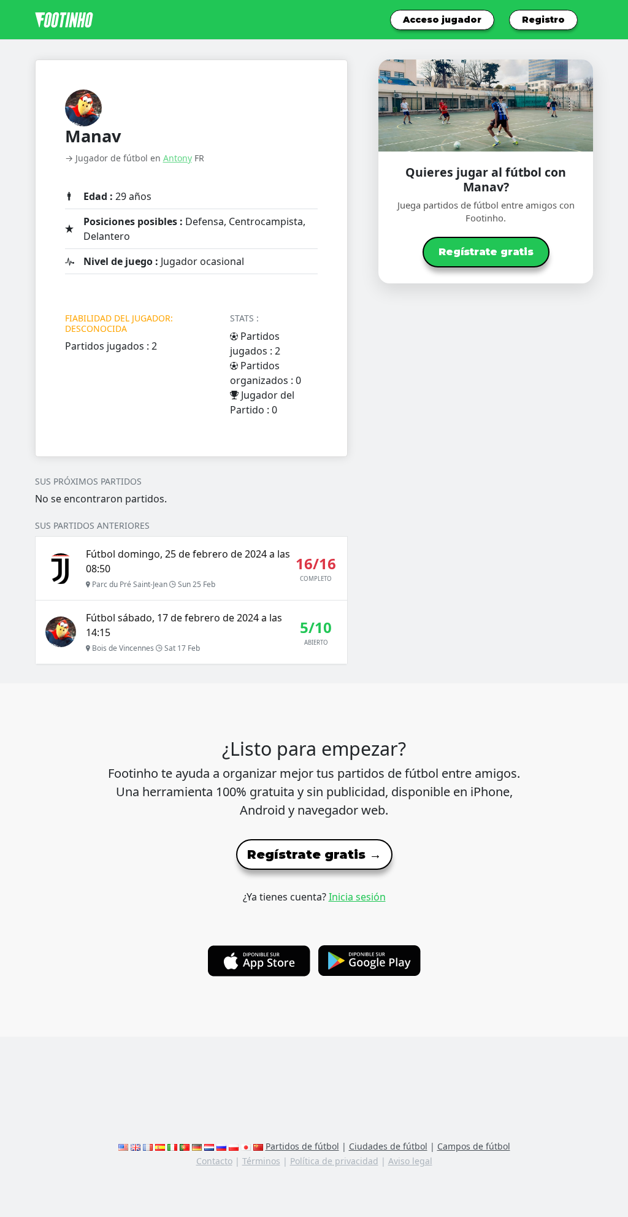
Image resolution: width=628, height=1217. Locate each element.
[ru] (221, 1146)
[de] (197, 1146)
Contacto (214, 1161)
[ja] (246, 1146)
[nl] (209, 1146)
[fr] (148, 1146)
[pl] (234, 1146)
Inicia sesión (357, 897)
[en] (123, 1146)
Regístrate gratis (486, 252)
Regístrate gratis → (314, 854)
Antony (177, 158)
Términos (261, 1161)
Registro (543, 19)
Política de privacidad (334, 1161)
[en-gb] (135, 1146)
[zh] (258, 1146)
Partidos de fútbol (302, 1146)
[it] (172, 1146)
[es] (160, 1146)
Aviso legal (410, 1161)
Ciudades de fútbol (388, 1146)
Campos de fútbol (473, 1146)
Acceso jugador (442, 19)
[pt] (185, 1146)
